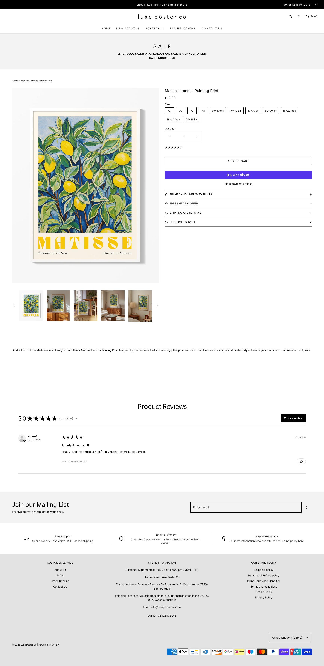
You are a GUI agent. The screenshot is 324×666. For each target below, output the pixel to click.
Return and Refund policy (263, 575)
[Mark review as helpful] (301, 461)
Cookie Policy (264, 592)
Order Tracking (60, 580)
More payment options (238, 183)
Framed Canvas (183, 28)
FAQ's (60, 575)
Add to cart (238, 161)
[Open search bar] (290, 16)
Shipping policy (263, 569)
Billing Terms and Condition (263, 580)
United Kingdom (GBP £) (298, 4)
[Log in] (299, 16)
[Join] (307, 507)
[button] (14, 306)
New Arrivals (128, 28)
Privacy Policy (263, 597)
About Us (60, 569)
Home (106, 28)
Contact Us (212, 28)
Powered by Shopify (49, 644)
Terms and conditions (264, 586)
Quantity (169, 128)
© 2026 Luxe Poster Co (24, 644)
